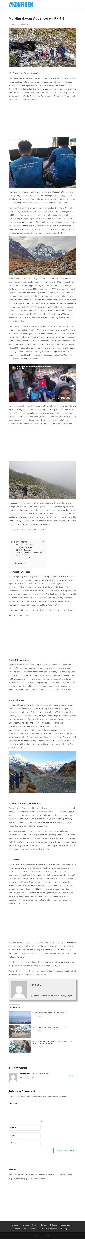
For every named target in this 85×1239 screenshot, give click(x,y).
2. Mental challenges (26, 547)
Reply (71, 1075)
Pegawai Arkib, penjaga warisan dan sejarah (27, 1179)
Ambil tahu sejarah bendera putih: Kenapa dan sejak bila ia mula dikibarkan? (40, 1174)
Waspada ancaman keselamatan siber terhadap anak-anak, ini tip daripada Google (53, 1042)
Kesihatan (53, 1225)
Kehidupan (15, 1225)
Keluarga (25, 1225)
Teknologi (63, 1229)
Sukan (41, 1229)
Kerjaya (44, 1225)
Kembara (35, 1225)
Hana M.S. (14, 24)
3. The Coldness (25, 550)
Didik (25, 1229)
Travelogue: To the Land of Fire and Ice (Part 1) (50, 1013)
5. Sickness (23, 555)
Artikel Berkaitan (19, 563)
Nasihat (33, 1229)
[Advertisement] (42, 118)
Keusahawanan (65, 1225)
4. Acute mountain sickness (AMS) (31, 553)
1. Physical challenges (27, 545)
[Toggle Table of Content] (41, 542)
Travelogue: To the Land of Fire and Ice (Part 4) (50, 1027)
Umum (17, 1229)
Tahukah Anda (51, 1229)
